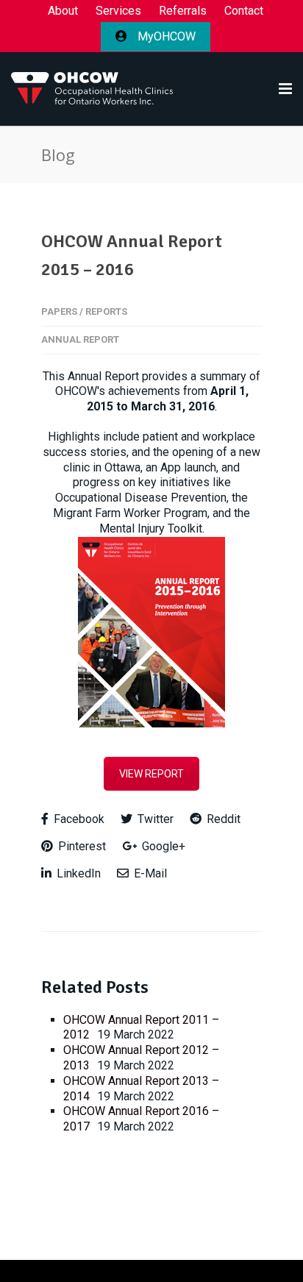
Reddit (222, 819)
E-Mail (149, 873)
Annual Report (80, 339)
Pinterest (80, 846)
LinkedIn (77, 873)
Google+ (162, 846)
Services (118, 11)
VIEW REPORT (151, 774)
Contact (243, 11)
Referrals (183, 11)
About (63, 11)
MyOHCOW (165, 36)
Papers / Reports (84, 311)
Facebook (77, 819)
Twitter (154, 819)
